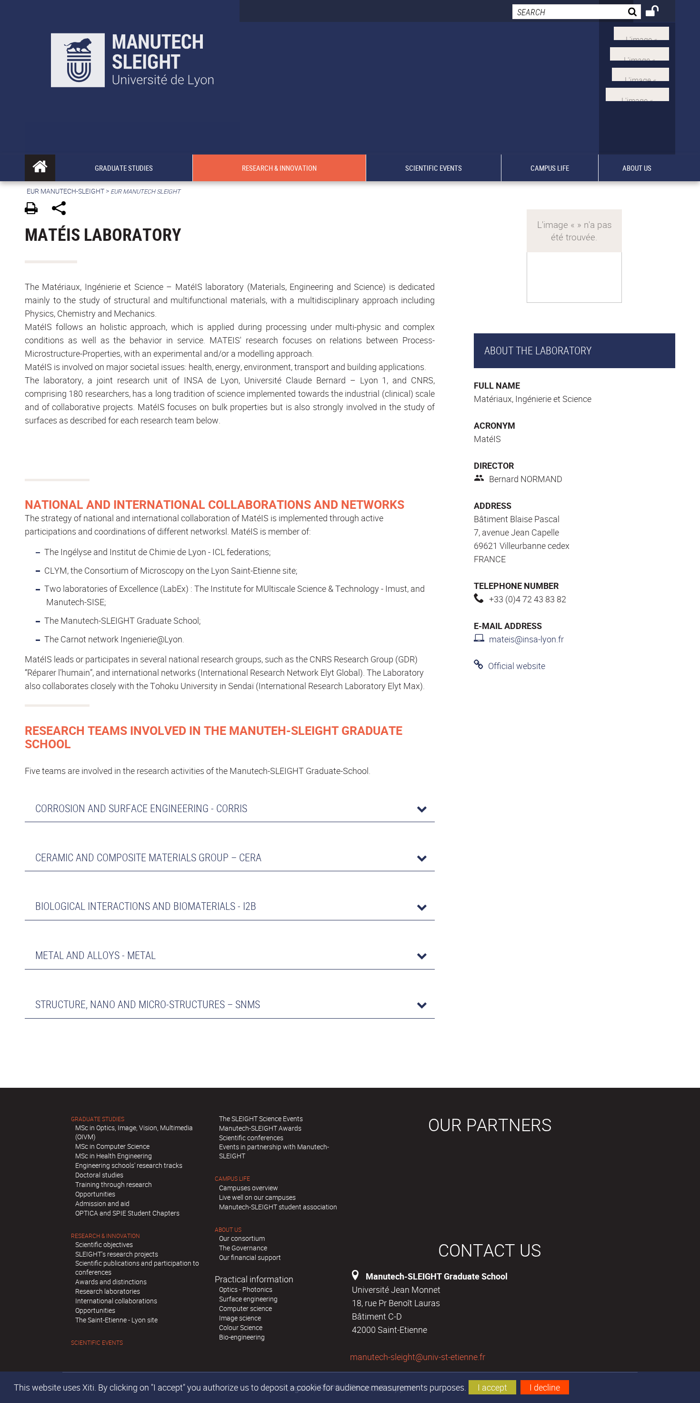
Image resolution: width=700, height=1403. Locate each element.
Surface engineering (248, 1298)
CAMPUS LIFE (232, 1179)
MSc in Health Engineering (113, 1155)
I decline (545, 1387)
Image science (240, 1317)
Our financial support (250, 1257)
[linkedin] (640, 73)
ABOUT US (228, 1230)
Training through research (113, 1184)
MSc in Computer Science (112, 1146)
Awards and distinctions (111, 1281)
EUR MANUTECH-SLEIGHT (65, 191)
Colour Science (240, 1327)
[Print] (34, 209)
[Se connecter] (658, 12)
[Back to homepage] (132, 58)
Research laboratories (107, 1291)
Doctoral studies (99, 1174)
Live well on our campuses (257, 1197)
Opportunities (95, 1193)
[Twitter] (641, 32)
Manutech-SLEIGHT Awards (260, 1128)
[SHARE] (62, 209)
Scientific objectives (104, 1244)
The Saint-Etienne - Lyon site (116, 1319)
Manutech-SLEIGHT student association (278, 1206)
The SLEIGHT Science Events (261, 1118)
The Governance (243, 1247)
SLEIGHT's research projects (116, 1254)
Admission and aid (102, 1203)
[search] (576, 11)
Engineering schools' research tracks (128, 1165)
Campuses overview (248, 1187)
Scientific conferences (251, 1137)
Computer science (245, 1308)
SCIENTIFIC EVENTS (97, 1343)
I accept (492, 1387)
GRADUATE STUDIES (97, 1119)
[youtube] (639, 53)
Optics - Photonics (245, 1289)
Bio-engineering (242, 1336)
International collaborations (116, 1300)
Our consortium (242, 1238)
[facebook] (637, 93)
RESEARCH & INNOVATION (105, 1236)
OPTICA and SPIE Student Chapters (127, 1212)
